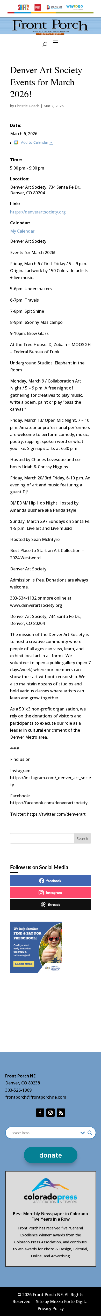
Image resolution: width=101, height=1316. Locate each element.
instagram (54, 892)
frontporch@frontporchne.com (35, 1097)
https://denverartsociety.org (38, 212)
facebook (53, 880)
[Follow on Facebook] (40, 1112)
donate (50, 1155)
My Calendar (22, 231)
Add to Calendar (34, 142)
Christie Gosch (27, 105)
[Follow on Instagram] (50, 1112)
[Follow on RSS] (61, 1112)
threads (54, 904)
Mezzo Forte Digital (69, 1301)
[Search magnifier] (89, 1132)
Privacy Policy (51, 1308)
